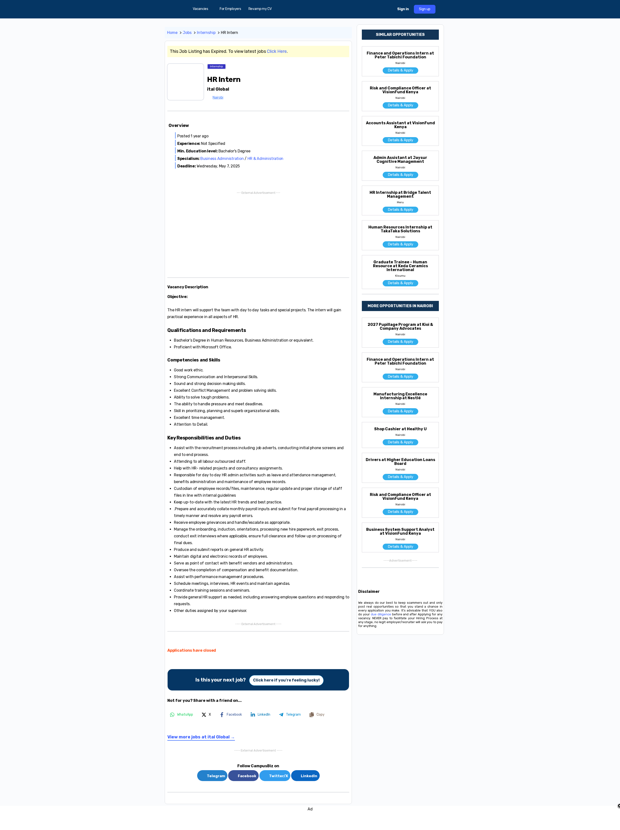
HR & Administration (265, 158)
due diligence (381, 614)
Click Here (277, 51)
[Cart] (389, 9)
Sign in (403, 9)
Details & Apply (400, 70)
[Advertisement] (258, 234)
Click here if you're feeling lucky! (286, 680)
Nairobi (218, 97)
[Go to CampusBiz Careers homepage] (310, 8)
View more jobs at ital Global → (201, 737)
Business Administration (222, 158)
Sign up (424, 9)
